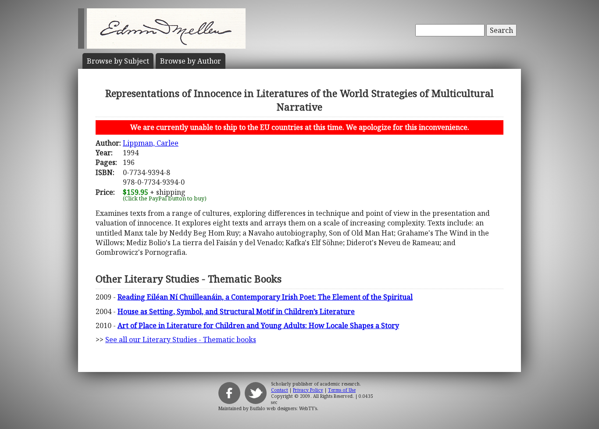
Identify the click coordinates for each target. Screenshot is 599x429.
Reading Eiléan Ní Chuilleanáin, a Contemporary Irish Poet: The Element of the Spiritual (265, 297)
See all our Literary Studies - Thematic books (180, 339)
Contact (279, 390)
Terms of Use (342, 390)
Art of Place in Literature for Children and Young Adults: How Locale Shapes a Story (258, 325)
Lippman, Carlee (150, 143)
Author (190, 60)
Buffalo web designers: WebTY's (283, 408)
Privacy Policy (308, 390)
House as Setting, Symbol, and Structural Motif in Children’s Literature (236, 311)
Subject (118, 60)
